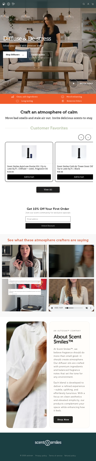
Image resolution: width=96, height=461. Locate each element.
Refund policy (70, 456)
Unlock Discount (48, 226)
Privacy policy (41, 456)
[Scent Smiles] (8, 4)
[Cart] (93, 4)
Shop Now (63, 419)
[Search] (83, 4)
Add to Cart (29, 177)
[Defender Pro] (13, 4)
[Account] (88, 4)
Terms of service (55, 456)
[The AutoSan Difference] (4, 4)
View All (48, 189)
